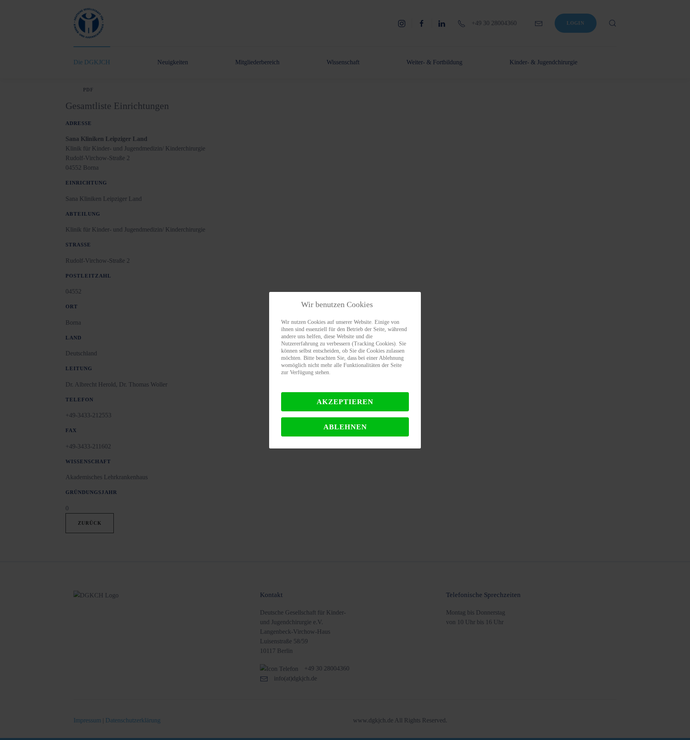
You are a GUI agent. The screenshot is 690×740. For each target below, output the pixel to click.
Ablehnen (345, 427)
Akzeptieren (345, 402)
